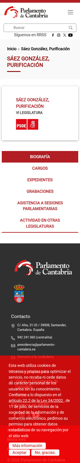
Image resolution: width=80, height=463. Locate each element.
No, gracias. (45, 452)
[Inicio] (28, 12)
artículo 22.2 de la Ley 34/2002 (36, 400)
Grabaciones (40, 191)
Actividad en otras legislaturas (40, 223)
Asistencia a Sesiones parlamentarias (40, 206)
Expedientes (40, 180)
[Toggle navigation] (70, 12)
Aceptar (19, 452)
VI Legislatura (29, 113)
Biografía (40, 157)
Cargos (40, 168)
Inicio (11, 49)
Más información (27, 445)
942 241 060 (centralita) (34, 337)
